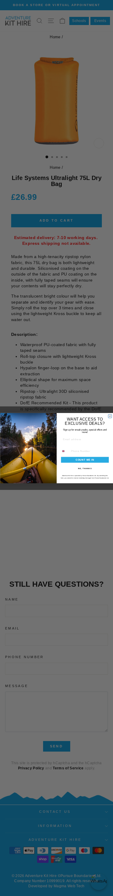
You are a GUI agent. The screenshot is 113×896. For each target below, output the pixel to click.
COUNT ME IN (84, 459)
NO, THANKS (85, 468)
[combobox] (64, 451)
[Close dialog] (110, 416)
